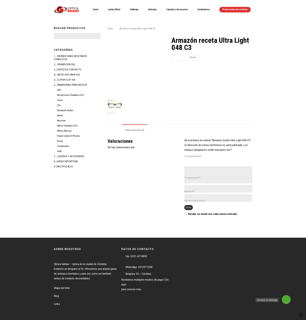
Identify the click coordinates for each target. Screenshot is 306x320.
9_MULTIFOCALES (63, 166)
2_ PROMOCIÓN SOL (65, 64)
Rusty (60, 141)
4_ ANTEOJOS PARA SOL (67, 74)
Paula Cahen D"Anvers (68, 135)
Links (57, 303)
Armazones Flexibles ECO (70, 95)
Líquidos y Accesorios (177, 9)
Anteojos (152, 9)
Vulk (59, 151)
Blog (56, 296)
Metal (60, 115)
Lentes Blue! (114, 9)
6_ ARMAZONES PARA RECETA (70, 84)
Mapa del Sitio (62, 288)
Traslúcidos (63, 146)
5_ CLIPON (64, 79)
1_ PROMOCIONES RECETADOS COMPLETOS (70, 58)
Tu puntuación (192, 156)
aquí (123, 284)
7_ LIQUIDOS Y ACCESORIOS (69, 156)
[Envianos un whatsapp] (286, 299)
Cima (59, 100)
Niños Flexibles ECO (67, 125)
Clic (59, 105)
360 (59, 90)
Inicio (95, 9)
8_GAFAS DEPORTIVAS (66, 161)
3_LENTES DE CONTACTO (67, 69)
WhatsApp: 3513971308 (138, 267)
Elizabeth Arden (65, 110)
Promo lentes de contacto (235, 9)
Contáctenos (203, 9)
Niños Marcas (64, 130)
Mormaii (61, 120)
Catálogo (134, 9)
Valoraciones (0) (134, 130)
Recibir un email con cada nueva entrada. (212, 214)
